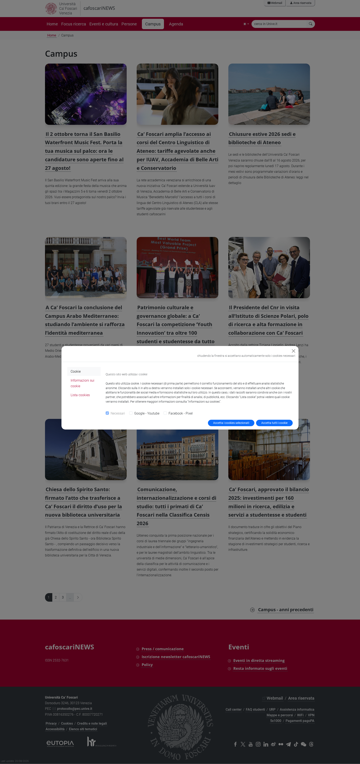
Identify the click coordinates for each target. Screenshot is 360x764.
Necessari (118, 413)
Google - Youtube (146, 413)
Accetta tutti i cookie (274, 423)
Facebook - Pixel (181, 413)
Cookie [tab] (76, 371)
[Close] (293, 351)
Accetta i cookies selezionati (231, 423)
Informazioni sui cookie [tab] (82, 383)
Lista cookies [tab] (80, 395)
